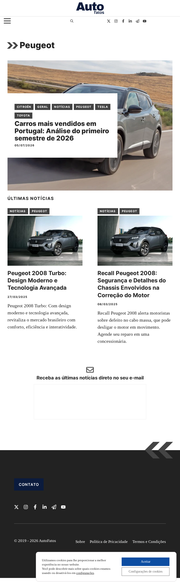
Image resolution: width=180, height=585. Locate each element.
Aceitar (145, 561)
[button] (71, 21)
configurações (85, 573)
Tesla (103, 107)
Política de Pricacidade (109, 541)
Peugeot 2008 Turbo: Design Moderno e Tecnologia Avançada (37, 280)
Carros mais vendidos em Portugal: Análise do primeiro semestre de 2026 (62, 131)
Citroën (24, 107)
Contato (29, 484)
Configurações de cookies (145, 571)
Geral (42, 107)
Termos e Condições (149, 541)
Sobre (80, 541)
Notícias (62, 107)
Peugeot (83, 107)
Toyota (23, 115)
